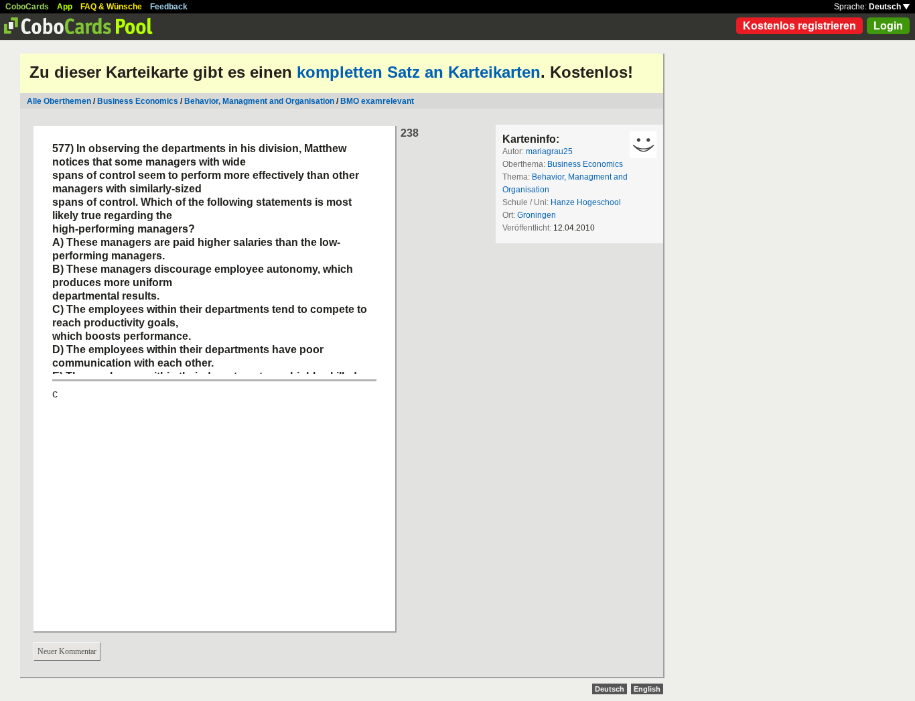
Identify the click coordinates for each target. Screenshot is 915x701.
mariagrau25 (549, 151)
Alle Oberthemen (59, 101)
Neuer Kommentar (67, 651)
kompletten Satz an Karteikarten (419, 72)
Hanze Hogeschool (586, 202)
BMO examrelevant (377, 101)
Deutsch (886, 6)
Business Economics (137, 101)
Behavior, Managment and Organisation (259, 101)
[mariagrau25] (643, 144)
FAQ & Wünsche (111, 6)
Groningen (536, 215)
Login (888, 25)
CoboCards (27, 6)
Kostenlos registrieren (799, 25)
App (64, 6)
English (647, 689)
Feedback (169, 6)
